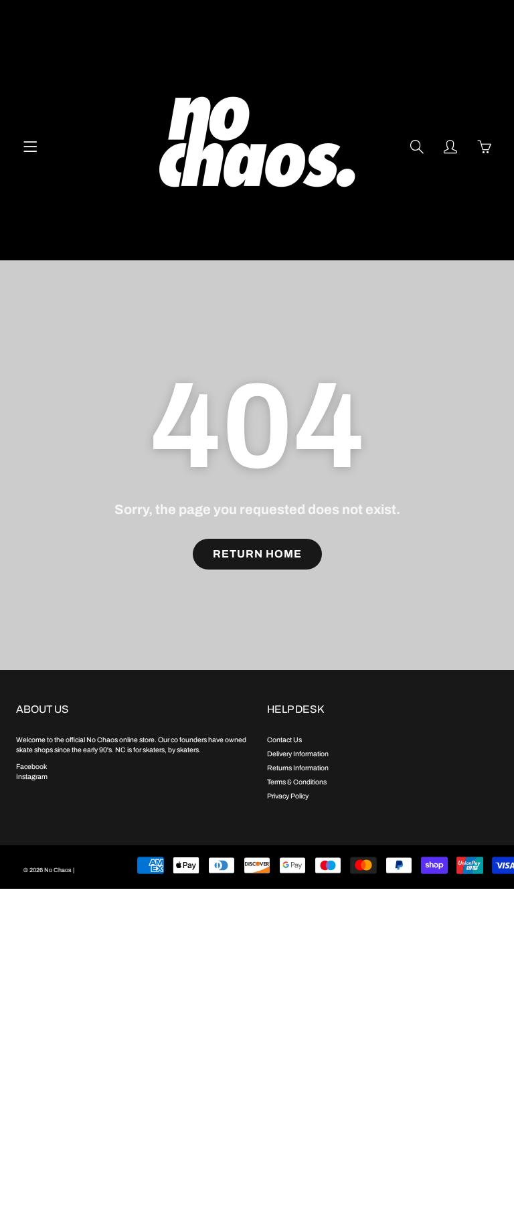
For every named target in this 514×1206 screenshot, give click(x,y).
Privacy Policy (288, 796)
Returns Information (298, 768)
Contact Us (284, 740)
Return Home (257, 553)
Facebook (31, 766)
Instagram (32, 776)
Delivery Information (298, 754)
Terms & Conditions (297, 782)
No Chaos (58, 870)
